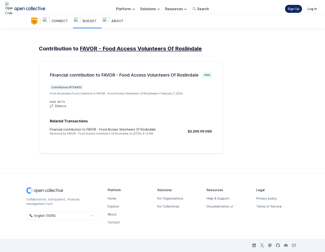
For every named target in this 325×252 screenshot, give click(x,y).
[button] (57, 21)
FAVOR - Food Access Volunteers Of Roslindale (141, 48)
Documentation (218, 206)
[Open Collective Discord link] (286, 245)
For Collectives (168, 206)
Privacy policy (266, 198)
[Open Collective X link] (262, 245)
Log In (312, 9)
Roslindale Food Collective (74, 93)
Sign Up (293, 9)
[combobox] (61, 215)
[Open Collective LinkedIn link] (254, 245)
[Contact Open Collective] (294, 245)
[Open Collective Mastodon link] (270, 245)
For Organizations (170, 198)
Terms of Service (269, 206)
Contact (114, 222)
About (112, 214)
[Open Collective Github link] (278, 245)
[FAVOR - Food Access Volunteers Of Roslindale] (35, 21)
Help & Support (218, 198)
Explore (113, 206)
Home (112, 198)
